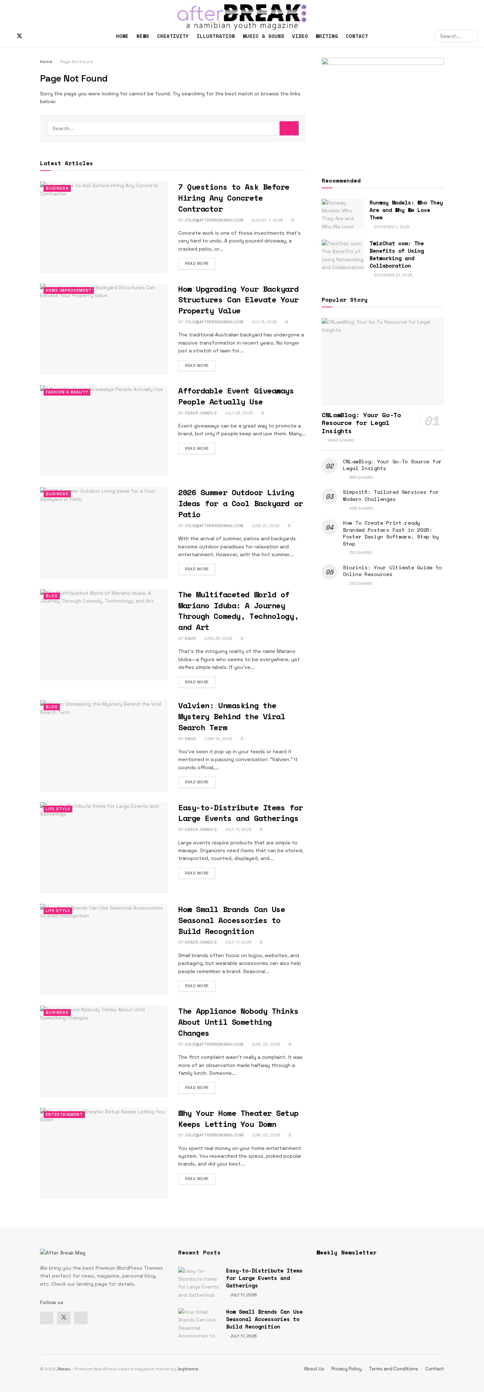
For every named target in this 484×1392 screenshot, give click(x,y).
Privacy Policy (346, 1369)
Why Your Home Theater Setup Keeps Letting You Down (238, 1118)
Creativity (173, 36)
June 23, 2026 (265, 1044)
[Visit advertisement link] (383, 109)
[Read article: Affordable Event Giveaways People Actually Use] (104, 430)
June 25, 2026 (217, 638)
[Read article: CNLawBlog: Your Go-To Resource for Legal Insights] (383, 362)
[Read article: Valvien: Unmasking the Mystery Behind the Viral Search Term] (104, 745)
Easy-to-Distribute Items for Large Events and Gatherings (240, 812)
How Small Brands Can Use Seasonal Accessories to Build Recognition (231, 920)
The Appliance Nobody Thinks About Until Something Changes (238, 1022)
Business (57, 188)
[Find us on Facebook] (7, 36)
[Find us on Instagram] (31, 36)
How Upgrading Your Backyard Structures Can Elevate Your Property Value (238, 300)
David (190, 638)
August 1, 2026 (267, 220)
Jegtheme (187, 1369)
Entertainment (64, 1114)
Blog (52, 595)
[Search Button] (472, 36)
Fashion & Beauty (67, 392)
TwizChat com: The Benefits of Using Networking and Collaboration (397, 254)
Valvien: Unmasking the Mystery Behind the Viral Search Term (231, 716)
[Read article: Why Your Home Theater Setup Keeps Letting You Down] (104, 1153)
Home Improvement (69, 290)
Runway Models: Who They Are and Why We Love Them (406, 210)
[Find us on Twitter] (19, 36)
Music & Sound (263, 36)
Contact (357, 36)
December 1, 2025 (391, 226)
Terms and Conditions (393, 1369)
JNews (64, 1369)
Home (122, 36)
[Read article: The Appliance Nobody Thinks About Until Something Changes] (104, 1051)
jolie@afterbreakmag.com (214, 220)
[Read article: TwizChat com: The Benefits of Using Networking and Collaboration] (343, 255)
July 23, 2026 (238, 412)
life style (58, 808)
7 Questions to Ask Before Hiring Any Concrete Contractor (233, 197)
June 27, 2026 (265, 525)
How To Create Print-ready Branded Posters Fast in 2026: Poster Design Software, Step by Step (391, 533)
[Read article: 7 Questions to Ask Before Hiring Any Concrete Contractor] (104, 227)
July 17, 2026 (238, 829)
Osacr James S (201, 412)
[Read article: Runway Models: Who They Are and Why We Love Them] (343, 214)
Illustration (216, 36)
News (142, 36)
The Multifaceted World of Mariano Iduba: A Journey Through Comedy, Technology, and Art (238, 610)
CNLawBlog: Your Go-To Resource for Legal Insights (361, 422)
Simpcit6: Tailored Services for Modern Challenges (391, 495)
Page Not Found (76, 62)
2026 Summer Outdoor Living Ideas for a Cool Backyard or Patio (240, 503)
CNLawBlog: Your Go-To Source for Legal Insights (392, 465)
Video (300, 36)
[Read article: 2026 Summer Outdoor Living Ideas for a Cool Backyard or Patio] (104, 532)
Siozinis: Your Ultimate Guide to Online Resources (392, 571)
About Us (314, 1369)
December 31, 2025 (392, 275)
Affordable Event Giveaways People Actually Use (236, 396)
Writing (327, 36)
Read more (200, 263)
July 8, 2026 (264, 321)
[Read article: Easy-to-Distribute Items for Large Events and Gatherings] (104, 847)
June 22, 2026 (265, 1135)
